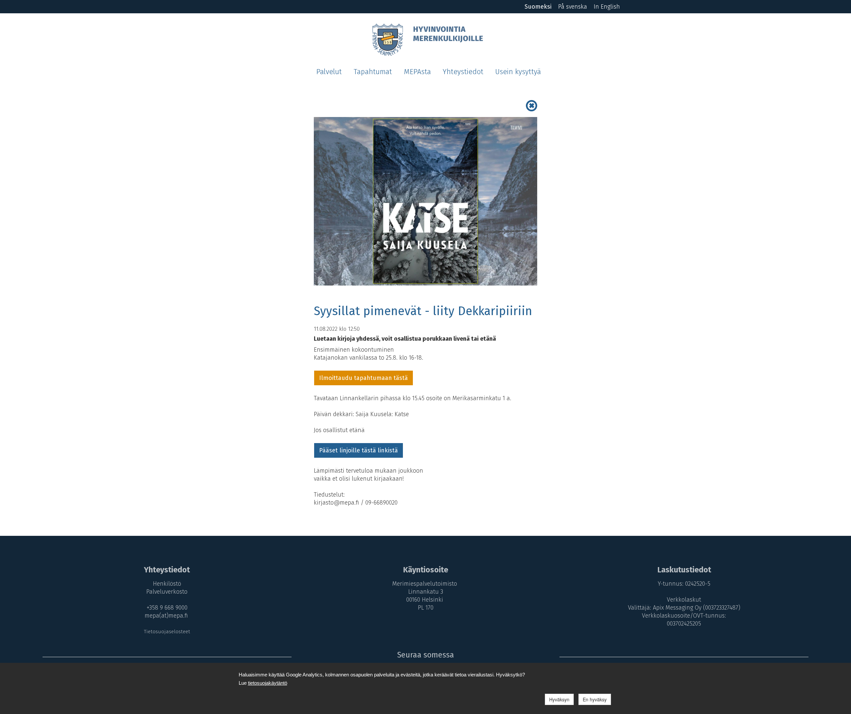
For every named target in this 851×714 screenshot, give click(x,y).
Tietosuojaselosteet (167, 632)
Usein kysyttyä (518, 71)
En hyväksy (595, 699)
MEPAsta (417, 71)
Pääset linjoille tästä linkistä (358, 450)
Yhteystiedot (463, 71)
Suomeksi (538, 6)
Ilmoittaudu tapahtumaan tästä (363, 378)
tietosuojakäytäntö (267, 683)
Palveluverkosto (166, 591)
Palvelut (329, 71)
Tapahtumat (373, 71)
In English (607, 6)
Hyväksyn (559, 699)
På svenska (572, 6)
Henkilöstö (167, 583)
